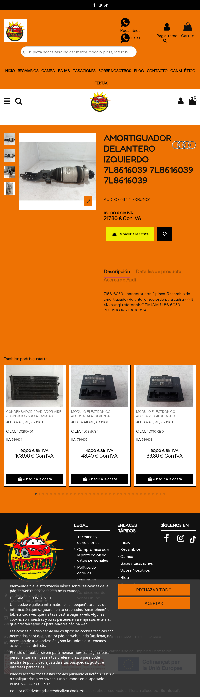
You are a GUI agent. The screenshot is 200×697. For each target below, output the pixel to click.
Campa (126, 556)
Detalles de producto (158, 271)
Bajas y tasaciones (136, 563)
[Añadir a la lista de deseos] (164, 234)
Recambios (130, 549)
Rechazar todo (154, 590)
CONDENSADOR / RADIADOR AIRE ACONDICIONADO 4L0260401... (33, 413)
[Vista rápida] (62, 381)
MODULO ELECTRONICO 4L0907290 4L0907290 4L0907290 (155, 415)
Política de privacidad (28, 690)
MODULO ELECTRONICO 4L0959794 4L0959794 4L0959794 (90, 415)
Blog (124, 577)
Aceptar (154, 603)
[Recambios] (125, 22)
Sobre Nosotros (135, 570)
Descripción (117, 271)
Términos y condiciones (88, 539)
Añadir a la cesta (134, 233)
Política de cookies (86, 570)
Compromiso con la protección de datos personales (93, 555)
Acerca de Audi (120, 280)
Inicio (125, 542)
